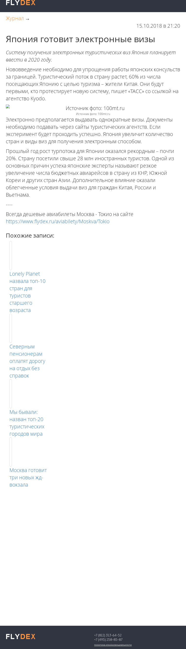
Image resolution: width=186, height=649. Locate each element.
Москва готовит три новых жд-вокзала (28, 477)
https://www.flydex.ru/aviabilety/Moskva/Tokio (57, 221)
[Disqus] (93, 548)
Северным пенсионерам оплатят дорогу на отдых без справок (27, 361)
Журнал (15, 18)
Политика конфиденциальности (113, 645)
